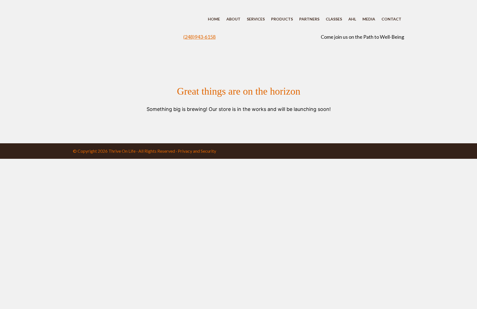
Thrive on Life (122, 28)
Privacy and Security (197, 151)
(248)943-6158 (199, 37)
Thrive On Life (122, 151)
